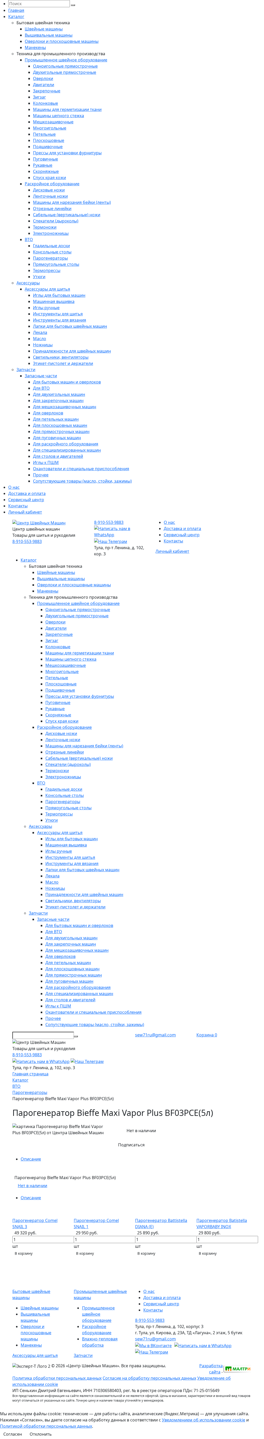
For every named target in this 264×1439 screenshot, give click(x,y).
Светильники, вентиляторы (60, 357)
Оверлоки (43, 78)
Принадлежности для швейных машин (72, 351)
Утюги (39, 276)
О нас (14, 487)
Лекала (40, 332)
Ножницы (43, 345)
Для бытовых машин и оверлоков (67, 382)
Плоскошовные (48, 140)
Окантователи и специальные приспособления (81, 468)
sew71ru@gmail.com (155, 1035)
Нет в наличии (32, 1185)
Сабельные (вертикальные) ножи (66, 215)
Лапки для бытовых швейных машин (70, 326)
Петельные (44, 134)
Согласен (12, 1434)
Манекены (35, 47)
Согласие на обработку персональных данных (149, 1378)
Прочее (40, 475)
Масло (39, 338)
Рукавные (42, 165)
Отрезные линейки (52, 208)
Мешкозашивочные (53, 122)
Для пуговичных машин (57, 438)
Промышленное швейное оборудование (66, 60)
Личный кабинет (25, 512)
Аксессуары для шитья (47, 289)
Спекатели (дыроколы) (55, 221)
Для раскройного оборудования (65, 444)
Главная (16, 10)
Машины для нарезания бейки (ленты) (72, 202)
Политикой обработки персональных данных (46, 1426)
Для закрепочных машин (58, 400)
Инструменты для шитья (58, 314)
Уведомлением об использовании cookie (203, 1420)
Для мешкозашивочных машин (64, 407)
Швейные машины (44, 29)
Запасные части (41, 376)
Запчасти (25, 369)
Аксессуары (28, 283)
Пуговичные (45, 159)
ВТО (29, 239)
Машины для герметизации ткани (67, 109)
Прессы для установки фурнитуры (67, 153)
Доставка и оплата (27, 493)
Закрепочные (46, 91)
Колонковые (45, 103)
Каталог (16, 16)
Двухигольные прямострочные (64, 72)
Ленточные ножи (50, 196)
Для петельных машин (56, 419)
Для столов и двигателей (58, 456)
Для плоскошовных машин (60, 425)
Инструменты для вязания (59, 320)
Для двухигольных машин (59, 394)
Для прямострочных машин (61, 431)
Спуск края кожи (49, 177)
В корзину (23, 1253)
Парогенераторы (50, 258)
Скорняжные (46, 171)
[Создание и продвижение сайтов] (237, 1368)
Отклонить (41, 1434)
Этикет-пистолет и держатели (63, 363)
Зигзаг (39, 97)
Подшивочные (48, 146)
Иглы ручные (46, 307)
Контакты (18, 506)
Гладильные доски (51, 246)
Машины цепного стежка (58, 115)
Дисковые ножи (49, 190)
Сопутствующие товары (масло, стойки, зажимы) (82, 481)
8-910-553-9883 (27, 541)
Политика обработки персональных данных (57, 1378)
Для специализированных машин (67, 450)
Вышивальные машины (48, 35)
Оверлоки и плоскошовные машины (61, 41)
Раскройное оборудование (52, 184)
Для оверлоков (48, 413)
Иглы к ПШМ (46, 462)
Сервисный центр (26, 499)
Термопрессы (46, 270)
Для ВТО (41, 388)
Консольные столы (52, 252)
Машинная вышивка (54, 301)
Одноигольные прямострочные (65, 66)
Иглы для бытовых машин (59, 295)
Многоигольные (49, 128)
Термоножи (44, 227)
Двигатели (43, 84)
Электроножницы (51, 233)
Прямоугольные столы (56, 264)
